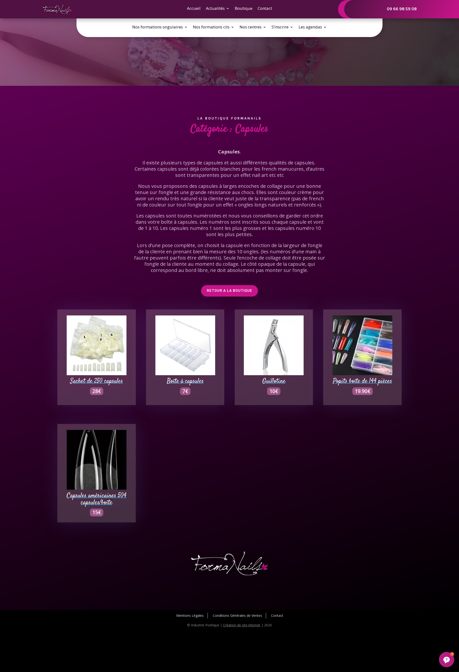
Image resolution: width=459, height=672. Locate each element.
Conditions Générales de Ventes (237, 615)
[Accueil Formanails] (57, 12)
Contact (265, 9)
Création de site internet (241, 625)
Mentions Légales (190, 615)
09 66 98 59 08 (402, 9)
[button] (446, 659)
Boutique (243, 9)
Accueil (194, 9)
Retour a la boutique (229, 291)
